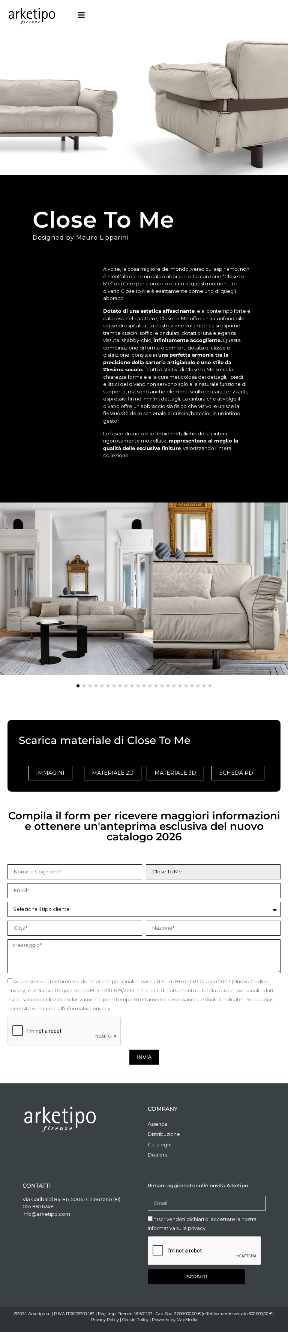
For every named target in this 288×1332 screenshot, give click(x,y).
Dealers (157, 1155)
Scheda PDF (237, 773)
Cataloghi (159, 1145)
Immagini (50, 773)
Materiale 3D (175, 773)
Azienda (158, 1124)
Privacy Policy (105, 1319)
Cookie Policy (135, 1319)
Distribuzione (164, 1134)
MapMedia (187, 1319)
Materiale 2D (113, 773)
